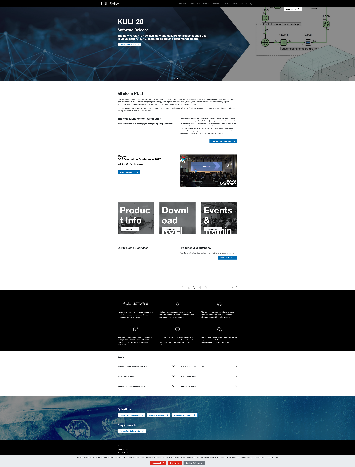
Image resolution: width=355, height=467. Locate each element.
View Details (125, 44)
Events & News (195, 3)
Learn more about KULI (222, 141)
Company (234, 3)
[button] (242, 4)
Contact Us (291, 9)
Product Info (182, 3)
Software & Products (183, 415)
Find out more (226, 273)
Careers (225, 3)
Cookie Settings (193, 463)
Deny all (173, 463)
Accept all (157, 463)
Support (205, 3)
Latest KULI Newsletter (130, 415)
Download (215, 3)
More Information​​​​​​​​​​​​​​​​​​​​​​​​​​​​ (127, 172)
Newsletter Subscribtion (130, 431)
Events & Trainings (157, 415)
